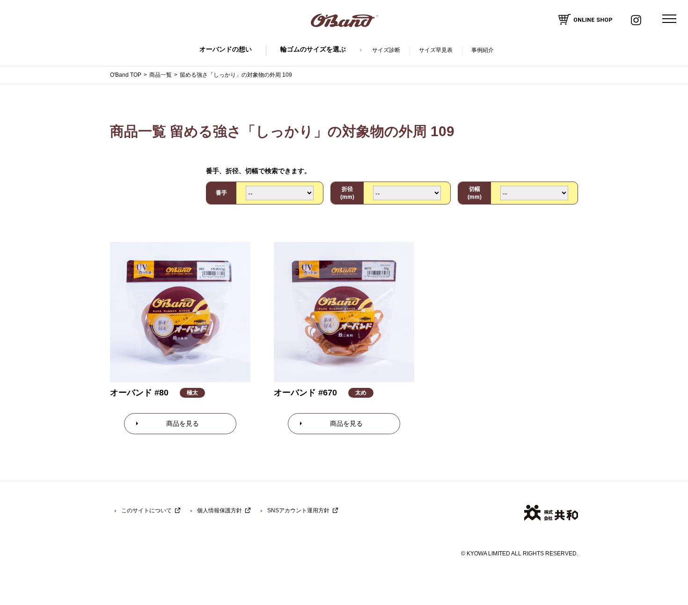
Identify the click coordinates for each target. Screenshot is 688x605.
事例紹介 (482, 50)
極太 (192, 392)
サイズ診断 (386, 50)
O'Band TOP (125, 75)
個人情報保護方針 (219, 510)
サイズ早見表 (436, 50)
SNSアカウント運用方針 (298, 510)
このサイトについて (146, 510)
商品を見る (182, 423)
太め (360, 392)
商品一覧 (160, 75)
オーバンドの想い (225, 49)
